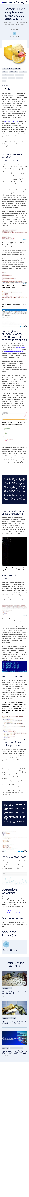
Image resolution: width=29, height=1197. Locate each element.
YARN (4, 81)
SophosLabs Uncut (7, 68)
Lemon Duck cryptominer (11, 121)
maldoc (4, 78)
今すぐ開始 (20, 2)
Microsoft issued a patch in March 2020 (15, 351)
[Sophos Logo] (7, 2)
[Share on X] (6, 89)
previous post (20, 147)
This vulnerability (20, 347)
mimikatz (11, 78)
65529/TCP (17, 68)
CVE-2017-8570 (13, 71)
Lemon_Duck (19, 74)
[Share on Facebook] (12, 89)
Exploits (5, 74)
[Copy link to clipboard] (3, 89)
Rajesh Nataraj (16, 36)
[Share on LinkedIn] (9, 89)
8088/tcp (5, 71)
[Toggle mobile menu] (26, 2)
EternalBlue (23, 71)
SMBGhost (19, 78)
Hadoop (11, 74)
